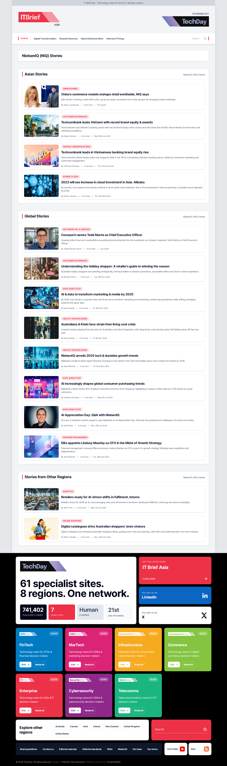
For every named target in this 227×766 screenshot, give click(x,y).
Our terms (152, 749)
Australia (60, 726)
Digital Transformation (45, 38)
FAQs (110, 749)
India (85, 726)
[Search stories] (205, 729)
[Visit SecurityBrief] (82, 679)
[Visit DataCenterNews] (132, 634)
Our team (137, 749)
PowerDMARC (114, 762)
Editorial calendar (68, 749)
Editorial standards (92, 749)
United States (62, 733)
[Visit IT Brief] (33, 679)
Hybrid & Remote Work (92, 38)
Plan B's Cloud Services (73, 762)
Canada (74, 726)
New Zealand (111, 726)
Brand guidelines (28, 749)
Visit (23, 664)
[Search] (205, 38)
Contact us (48, 749)
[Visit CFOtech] (33, 634)
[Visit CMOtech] (82, 634)
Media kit (39, 664)
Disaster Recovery (68, 38)
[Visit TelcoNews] (132, 679)
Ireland (96, 726)
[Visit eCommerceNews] (181, 634)
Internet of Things (115, 38)
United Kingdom (132, 726)
